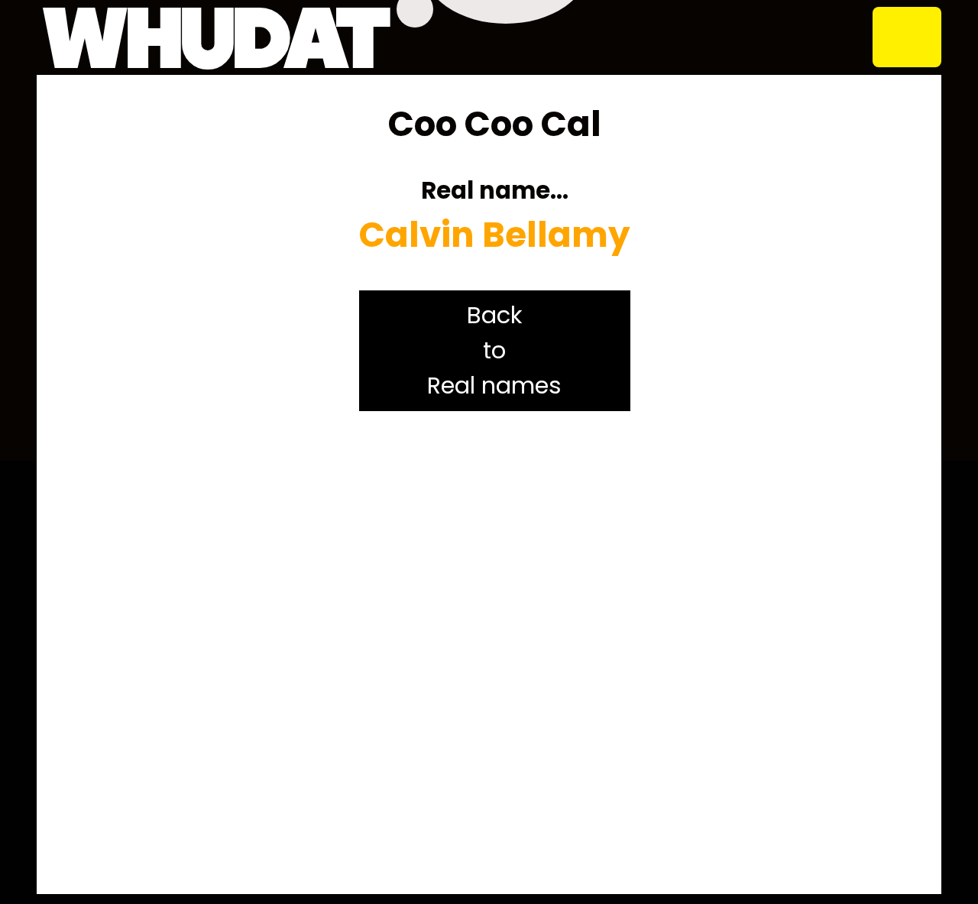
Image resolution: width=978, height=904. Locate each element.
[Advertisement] (494, 652)
